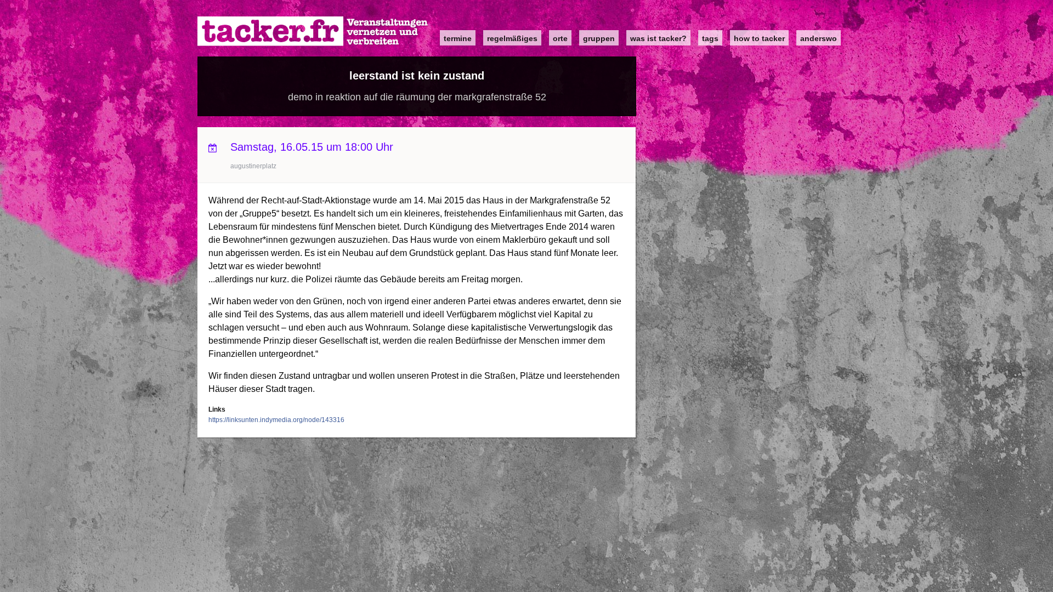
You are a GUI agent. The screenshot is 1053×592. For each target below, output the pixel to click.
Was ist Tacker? (658, 38)
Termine (458, 38)
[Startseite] (313, 31)
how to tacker (759, 38)
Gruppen (599, 38)
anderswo (818, 38)
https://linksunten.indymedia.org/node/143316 (276, 420)
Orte (560, 38)
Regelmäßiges (512, 38)
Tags (710, 38)
